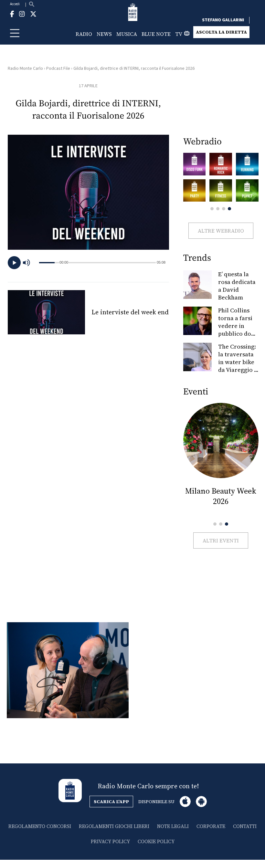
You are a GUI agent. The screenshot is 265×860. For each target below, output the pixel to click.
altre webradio (221, 230)
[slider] (112, 262)
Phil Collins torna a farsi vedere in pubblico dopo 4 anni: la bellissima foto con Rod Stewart (238, 337)
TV (178, 33)
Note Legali (173, 826)
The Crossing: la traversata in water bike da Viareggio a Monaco (237, 362)
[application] (88, 262)
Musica (126, 33)
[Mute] (29, 262)
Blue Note (156, 33)
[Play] (14, 262)
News (104, 33)
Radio (84, 33)
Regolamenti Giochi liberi (114, 826)
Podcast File (58, 68)
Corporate (210, 826)
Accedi (15, 4)
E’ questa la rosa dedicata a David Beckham (237, 285)
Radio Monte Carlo (25, 68)
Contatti (245, 826)
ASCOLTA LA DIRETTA (221, 32)
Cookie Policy (156, 841)
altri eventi (221, 540)
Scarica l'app (111, 801)
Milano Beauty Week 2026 (220, 496)
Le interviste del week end (130, 312)
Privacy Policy (110, 841)
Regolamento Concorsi (39, 826)
